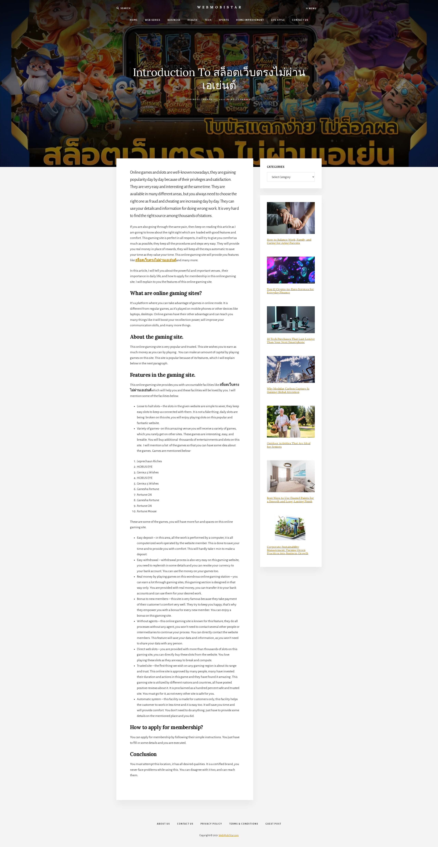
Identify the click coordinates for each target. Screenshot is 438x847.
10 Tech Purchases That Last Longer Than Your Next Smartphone (291, 340)
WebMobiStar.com (228, 835)
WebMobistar (220, 7)
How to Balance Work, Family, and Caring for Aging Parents (289, 241)
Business (193, 99)
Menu (312, 8)
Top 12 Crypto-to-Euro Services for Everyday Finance (290, 290)
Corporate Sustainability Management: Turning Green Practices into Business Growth (287, 550)
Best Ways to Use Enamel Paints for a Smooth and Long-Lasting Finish (290, 499)
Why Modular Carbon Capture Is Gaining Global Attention (288, 390)
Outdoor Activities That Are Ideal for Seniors (288, 444)
